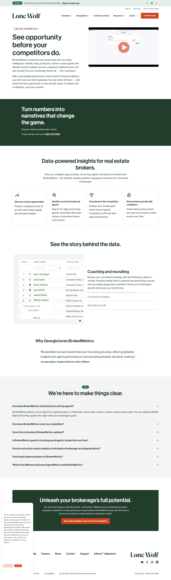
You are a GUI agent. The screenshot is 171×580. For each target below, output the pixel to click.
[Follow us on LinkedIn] (157, 563)
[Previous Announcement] (147, 3)
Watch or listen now (70, 3)
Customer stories (101, 16)
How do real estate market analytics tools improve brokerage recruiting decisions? (56, 448)
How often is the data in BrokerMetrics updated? (38, 432)
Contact (70, 553)
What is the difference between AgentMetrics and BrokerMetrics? (47, 464)
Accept (18, 565)
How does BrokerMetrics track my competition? (38, 424)
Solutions (66, 16)
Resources (118, 16)
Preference (8, 565)
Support (128, 9)
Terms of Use (34, 573)
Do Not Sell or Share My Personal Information (77, 573)
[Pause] (152, 3)
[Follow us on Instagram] (152, 563)
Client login (137, 9)
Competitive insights (99, 296)
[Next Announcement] (156, 3)
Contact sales (150, 15)
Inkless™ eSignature (105, 553)
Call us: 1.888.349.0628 (151, 9)
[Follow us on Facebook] (147, 563)
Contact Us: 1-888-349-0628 (147, 573)
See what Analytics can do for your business (85, 521)
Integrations (82, 16)
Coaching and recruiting (108, 271)
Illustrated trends (97, 305)
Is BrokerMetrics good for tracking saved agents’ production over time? (50, 440)
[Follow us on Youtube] (142, 563)
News (58, 553)
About (132, 16)
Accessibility (49, 573)
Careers (45, 553)
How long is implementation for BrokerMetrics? (37, 456)
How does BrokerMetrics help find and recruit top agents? (43, 406)
